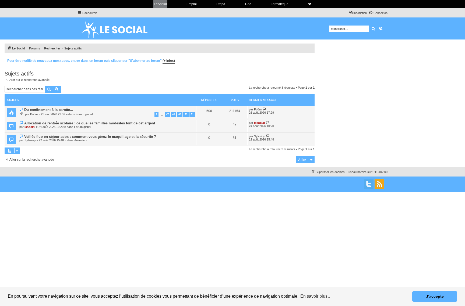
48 (173, 114)
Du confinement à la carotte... (48, 110)
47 (167, 114)
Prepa (220, 4)
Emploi (191, 4)
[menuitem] (378, 13)
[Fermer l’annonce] (310, 60)
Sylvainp (30, 140)
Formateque (279, 4)
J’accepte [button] (435, 296)
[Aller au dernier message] (264, 109)
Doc (248, 4)
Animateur (80, 140)
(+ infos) (169, 61)
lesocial (29, 126)
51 (192, 114)
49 (179, 114)
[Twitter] (369, 184)
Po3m (34, 114)
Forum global (84, 114)
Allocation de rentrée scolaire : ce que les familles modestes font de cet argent (89, 123)
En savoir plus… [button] (316, 296)
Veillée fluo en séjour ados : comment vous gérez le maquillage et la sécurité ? (90, 137)
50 (186, 114)
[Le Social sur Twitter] (310, 4)
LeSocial (160, 4)
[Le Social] (118, 28)
